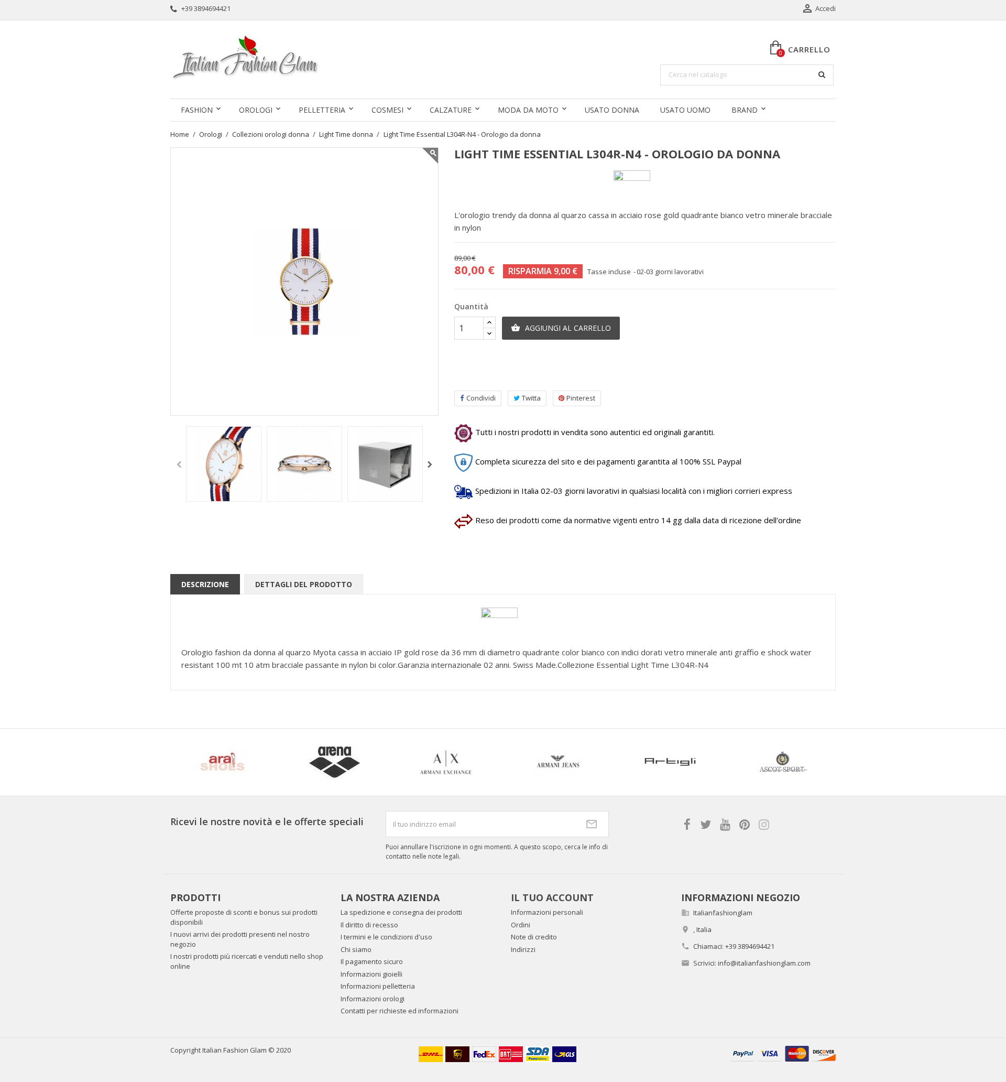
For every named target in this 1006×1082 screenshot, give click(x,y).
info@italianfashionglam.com (764, 963)
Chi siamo (356, 949)
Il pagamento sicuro (372, 961)
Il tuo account (552, 897)
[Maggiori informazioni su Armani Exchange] (346, 762)
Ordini (520, 924)
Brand (744, 110)
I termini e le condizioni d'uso (386, 937)
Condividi (481, 398)
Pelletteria (322, 110)
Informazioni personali (547, 912)
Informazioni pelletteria (378, 986)
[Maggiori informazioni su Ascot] (682, 762)
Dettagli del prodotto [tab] (303, 584)
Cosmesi (387, 110)
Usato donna (612, 110)
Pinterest (580, 398)
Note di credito (534, 937)
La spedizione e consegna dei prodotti (401, 912)
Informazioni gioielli (371, 974)
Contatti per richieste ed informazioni (399, 1010)
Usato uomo (685, 110)
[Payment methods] (783, 1052)
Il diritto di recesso (369, 924)
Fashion (197, 110)
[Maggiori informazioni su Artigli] (569, 762)
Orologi (255, 110)
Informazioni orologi (372, 998)
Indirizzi (523, 949)
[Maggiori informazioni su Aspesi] (793, 762)
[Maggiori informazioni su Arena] (234, 762)
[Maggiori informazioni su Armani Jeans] (457, 762)
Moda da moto (528, 110)
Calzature (451, 110)
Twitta (531, 398)
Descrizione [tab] (205, 584)
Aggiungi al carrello (561, 328)
